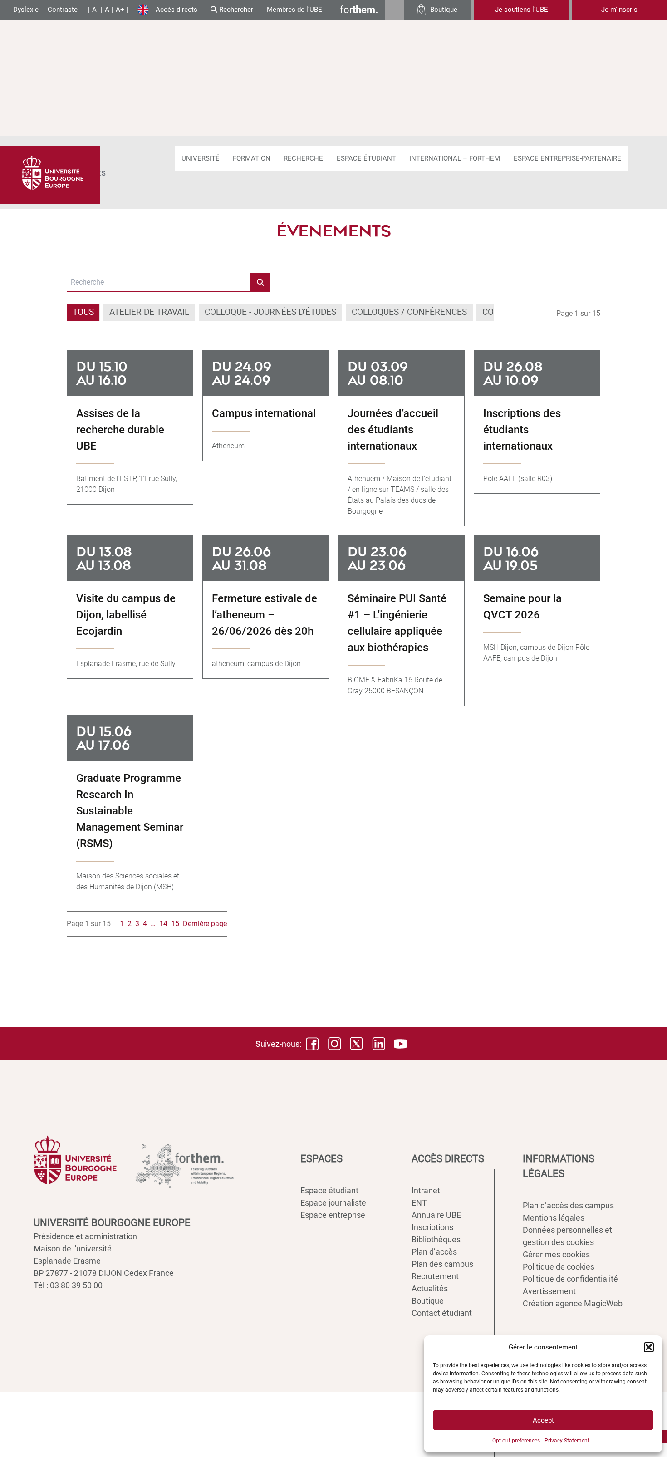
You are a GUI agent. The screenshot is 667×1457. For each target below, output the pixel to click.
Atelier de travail (149, 312)
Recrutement (435, 1276)
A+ (120, 9)
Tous (83, 312)
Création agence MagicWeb (573, 1303)
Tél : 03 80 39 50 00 (68, 1285)
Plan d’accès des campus (568, 1205)
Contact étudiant (442, 1313)
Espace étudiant (366, 158)
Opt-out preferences (516, 1440)
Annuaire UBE (436, 1215)
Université (200, 158)
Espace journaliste (333, 1202)
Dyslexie (26, 9)
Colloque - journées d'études (270, 312)
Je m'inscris (619, 9)
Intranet (426, 1190)
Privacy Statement (566, 1440)
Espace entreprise (332, 1215)
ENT (419, 1202)
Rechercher (235, 9)
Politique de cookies (558, 1266)
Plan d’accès (434, 1251)
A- (95, 9)
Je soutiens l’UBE (521, 9)
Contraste (63, 9)
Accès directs (176, 9)
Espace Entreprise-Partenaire (567, 158)
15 (175, 923)
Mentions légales (553, 1217)
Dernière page (205, 923)
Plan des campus (442, 1264)
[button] (648, 1347)
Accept (543, 1420)
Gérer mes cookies (556, 1254)
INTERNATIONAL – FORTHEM (454, 158)
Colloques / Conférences (409, 312)
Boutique (428, 1300)
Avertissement (549, 1291)
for (359, 9)
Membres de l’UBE (294, 9)
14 (163, 923)
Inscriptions (432, 1227)
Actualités (430, 1288)
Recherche (303, 158)
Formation (251, 158)
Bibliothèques (436, 1239)
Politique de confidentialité (570, 1279)
